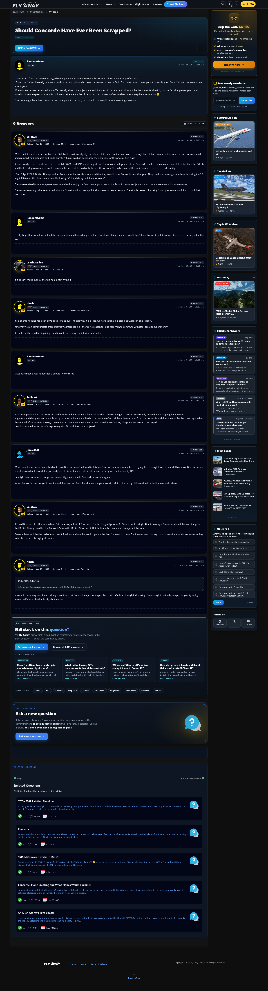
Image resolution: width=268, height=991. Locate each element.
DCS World (100, 690)
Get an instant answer (31, 647)
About (84, 964)
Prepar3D (72, 690)
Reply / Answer (27, 48)
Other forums (36, 11)
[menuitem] (176, 4)
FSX (47, 690)
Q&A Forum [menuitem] (125, 4)
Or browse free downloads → (234, 71)
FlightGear (115, 690)
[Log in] (236, 4)
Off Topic (53, 11)
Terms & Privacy (99, 964)
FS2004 (86, 690)
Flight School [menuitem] (142, 4)
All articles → (234, 517)
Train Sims (131, 690)
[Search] (223, 4)
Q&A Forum (18, 11)
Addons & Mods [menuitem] (91, 4)
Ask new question (31, 736)
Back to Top (134, 978)
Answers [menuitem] (157, 4)
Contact (74, 964)
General (158, 690)
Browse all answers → (234, 439)
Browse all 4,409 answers (68, 647)
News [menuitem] (109, 4)
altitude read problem (191, 778)
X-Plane (59, 690)
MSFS (38, 690)
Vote (218, 602)
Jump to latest (196, 124)
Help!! (19, 778)
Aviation (145, 690)
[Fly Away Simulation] (25, 4)
